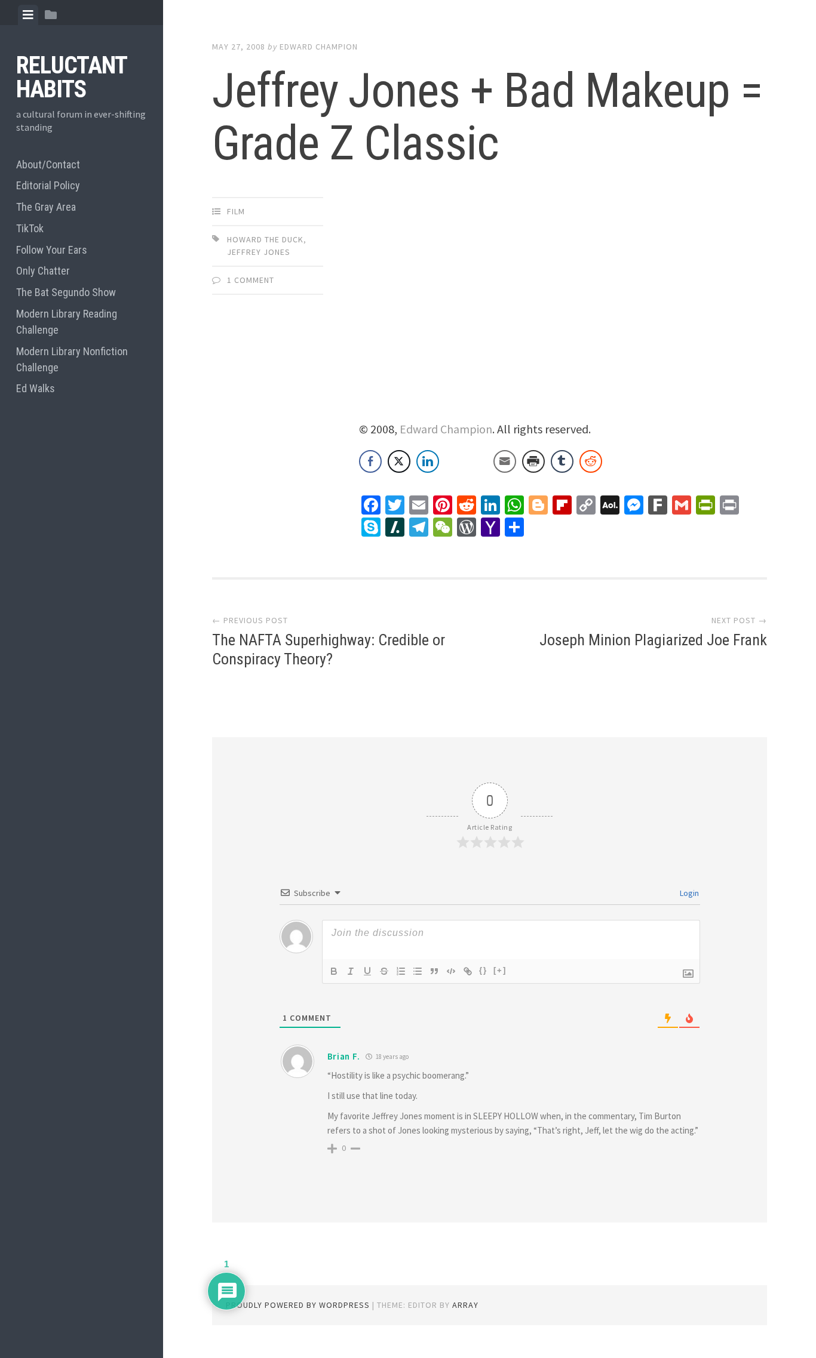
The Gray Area (46, 207)
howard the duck (265, 239)
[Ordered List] (400, 971)
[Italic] (350, 971)
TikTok (30, 228)
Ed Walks (35, 388)
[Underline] (367, 971)
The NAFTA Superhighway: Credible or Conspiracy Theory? (328, 649)
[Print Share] (533, 461)
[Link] (467, 971)
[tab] (28, 15)
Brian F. (343, 1056)
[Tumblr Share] (562, 461)
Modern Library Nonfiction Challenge (72, 359)
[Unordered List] (417, 971)
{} (483, 970)
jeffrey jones (258, 252)
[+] (500, 970)
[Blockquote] (434, 971)
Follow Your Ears (51, 250)
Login (688, 893)
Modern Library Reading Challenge (66, 321)
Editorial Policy (48, 185)
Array (465, 1305)
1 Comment (250, 280)
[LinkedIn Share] (427, 461)
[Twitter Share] (399, 461)
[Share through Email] (504, 461)
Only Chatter (43, 270)
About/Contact (48, 164)
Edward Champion (319, 46)
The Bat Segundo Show (66, 292)
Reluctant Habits (71, 77)
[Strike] (384, 971)
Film (236, 211)
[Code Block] (451, 971)
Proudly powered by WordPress (298, 1305)
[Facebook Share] (370, 461)
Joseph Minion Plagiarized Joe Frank (653, 640)
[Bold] (334, 971)
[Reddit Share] (590, 461)
